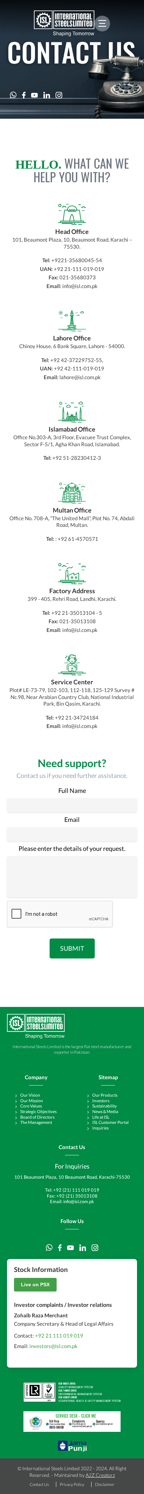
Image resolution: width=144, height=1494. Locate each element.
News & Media (105, 1111)
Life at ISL (100, 1117)
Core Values (31, 1106)
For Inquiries (72, 1166)
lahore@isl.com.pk (80, 377)
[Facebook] (23, 95)
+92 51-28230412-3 (76, 458)
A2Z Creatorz (100, 1475)
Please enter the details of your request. (72, 848)
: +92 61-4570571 (76, 539)
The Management (36, 1122)
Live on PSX (35, 1284)
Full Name (72, 790)
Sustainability (104, 1106)
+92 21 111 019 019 (59, 1335)
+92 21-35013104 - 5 (76, 613)
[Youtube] (34, 95)
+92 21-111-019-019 (79, 269)
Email (72, 819)
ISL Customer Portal (110, 1122)
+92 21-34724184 (77, 717)
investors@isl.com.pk (53, 1346)
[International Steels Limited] (64, 23)
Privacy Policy (72, 1484)
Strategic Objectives (38, 1111)
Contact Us (39, 1484)
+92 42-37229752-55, (76, 360)
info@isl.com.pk (80, 286)
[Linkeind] (47, 95)
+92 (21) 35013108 (77, 1196)
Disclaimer (104, 1484)
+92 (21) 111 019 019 (76, 1190)
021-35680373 (77, 277)
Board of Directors (37, 1117)
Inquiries (100, 1128)
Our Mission (31, 1100)
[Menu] (102, 23)
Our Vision (30, 1095)
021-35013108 (77, 621)
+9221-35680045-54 (76, 260)
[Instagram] (59, 95)
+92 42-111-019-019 (79, 368)
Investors (100, 1100)
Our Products (104, 1095)
